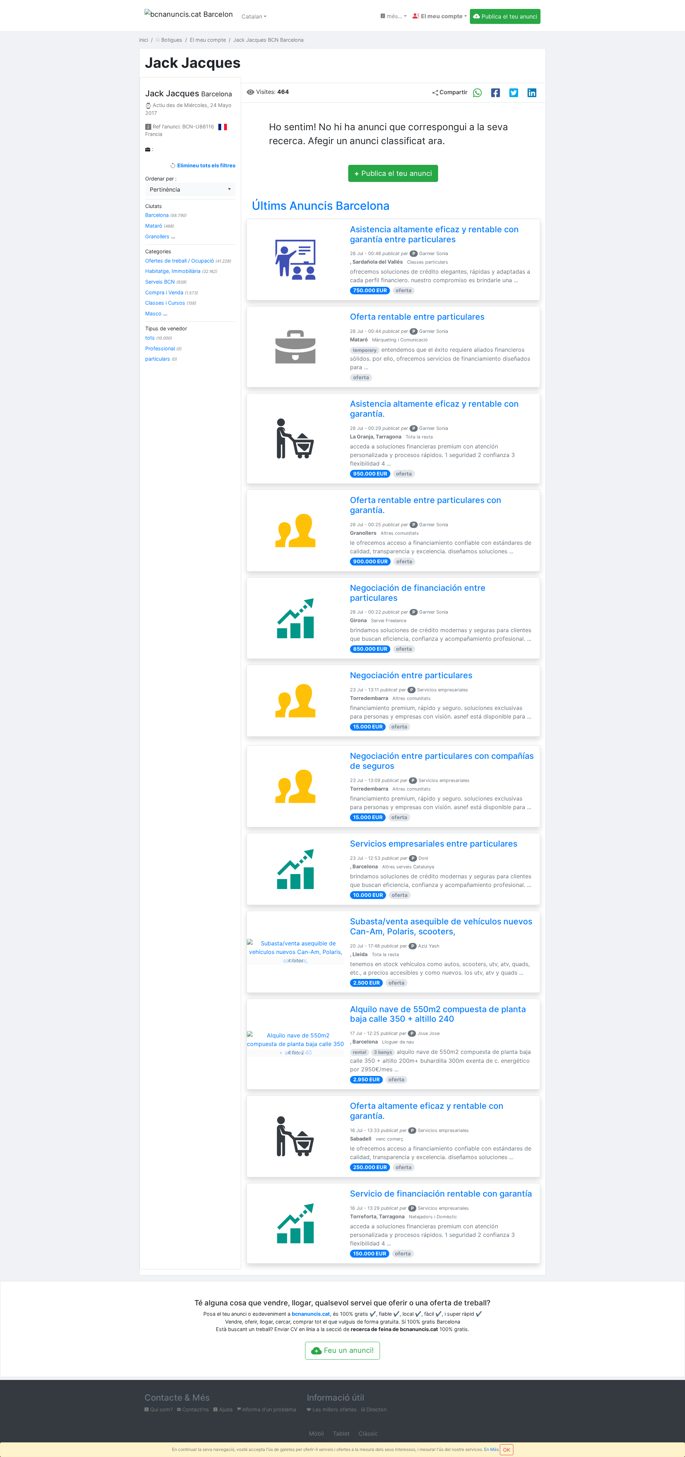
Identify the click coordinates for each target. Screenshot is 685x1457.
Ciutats (153, 206)
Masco (156, 313)
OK (506, 1450)
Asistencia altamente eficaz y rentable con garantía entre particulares (434, 234)
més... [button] (393, 16)
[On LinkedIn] (532, 93)
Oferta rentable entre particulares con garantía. (425, 505)
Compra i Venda (171, 292)
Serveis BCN (166, 282)
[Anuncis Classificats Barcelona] (188, 16)
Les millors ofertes (334, 1409)
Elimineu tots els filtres (205, 165)
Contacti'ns (195, 1409)
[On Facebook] (495, 93)
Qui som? (161, 1409)
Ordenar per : (161, 179)
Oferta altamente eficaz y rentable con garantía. (426, 1111)
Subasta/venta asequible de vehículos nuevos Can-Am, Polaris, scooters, (441, 926)
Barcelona (166, 215)
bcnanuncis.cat (311, 1314)
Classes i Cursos (170, 303)
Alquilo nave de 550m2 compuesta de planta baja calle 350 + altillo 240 (438, 1014)
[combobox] (190, 189)
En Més (491, 1449)
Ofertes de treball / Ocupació (188, 261)
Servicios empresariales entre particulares (433, 844)
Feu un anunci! (348, 1350)
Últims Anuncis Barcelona (321, 206)
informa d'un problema (268, 1409)
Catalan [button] (252, 16)
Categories (158, 251)
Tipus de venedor (166, 328)
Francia (153, 134)
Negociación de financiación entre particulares (418, 593)
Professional (163, 348)
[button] (440, 16)
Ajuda (225, 1409)
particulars (161, 359)
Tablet (340, 1433)
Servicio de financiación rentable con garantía (441, 1194)
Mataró (159, 226)
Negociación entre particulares (411, 675)
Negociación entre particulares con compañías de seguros (442, 761)
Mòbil (315, 1433)
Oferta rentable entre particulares (417, 317)
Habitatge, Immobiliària (181, 271)
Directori (375, 1409)
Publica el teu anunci (393, 173)
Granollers (160, 236)
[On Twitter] (514, 93)
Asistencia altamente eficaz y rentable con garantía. (434, 409)
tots (158, 338)
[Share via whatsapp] (477, 93)
